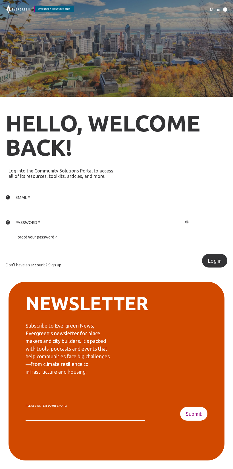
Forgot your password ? (36, 237)
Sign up (54, 265)
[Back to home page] (40, 9)
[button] (217, 10)
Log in (215, 261)
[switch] (187, 222)
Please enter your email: (46, 405)
